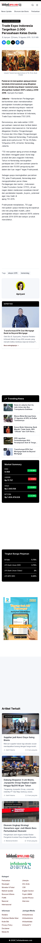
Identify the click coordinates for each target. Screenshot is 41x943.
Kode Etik (5, 922)
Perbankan (35, 11)
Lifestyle (25, 880)
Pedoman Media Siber (10, 918)
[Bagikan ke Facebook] (4, 42)
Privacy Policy (7, 925)
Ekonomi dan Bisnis (21, 11)
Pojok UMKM (27, 894)
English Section (28, 891)
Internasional (6, 904)
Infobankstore (27, 918)
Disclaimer (5, 928)
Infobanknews (27, 915)
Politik (4, 898)
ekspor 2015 (12, 273)
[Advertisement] (20, 245)
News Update (6, 11)
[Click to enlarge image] (20, 60)
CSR (24, 887)
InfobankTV (26, 925)
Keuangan (5, 884)
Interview (25, 901)
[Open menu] (37, 5)
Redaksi (5, 915)
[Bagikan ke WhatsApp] (8, 42)
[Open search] (33, 5)
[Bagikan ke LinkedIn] (17, 42)
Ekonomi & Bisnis (8, 894)
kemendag (25, 273)
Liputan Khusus (27, 898)
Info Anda (25, 884)
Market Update (7, 891)
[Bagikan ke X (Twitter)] (13, 42)
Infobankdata (27, 922)
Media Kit (5, 932)
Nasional (5, 901)
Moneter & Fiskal (8, 887)
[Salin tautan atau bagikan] (22, 42)
